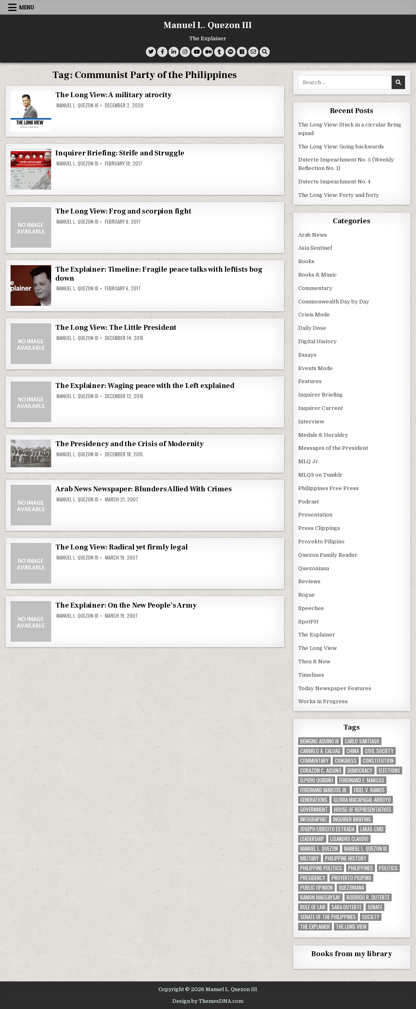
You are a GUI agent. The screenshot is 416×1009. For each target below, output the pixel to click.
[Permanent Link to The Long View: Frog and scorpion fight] (31, 227)
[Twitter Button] (151, 52)
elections (389, 770)
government (314, 809)
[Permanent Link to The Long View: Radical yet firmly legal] (31, 563)
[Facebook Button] (162, 52)
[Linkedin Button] (174, 52)
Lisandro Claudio (349, 839)
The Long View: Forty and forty (338, 195)
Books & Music (317, 275)
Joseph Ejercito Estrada (327, 829)
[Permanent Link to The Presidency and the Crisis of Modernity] (31, 453)
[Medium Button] (208, 52)
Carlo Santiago (362, 741)
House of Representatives (362, 809)
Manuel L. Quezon (319, 848)
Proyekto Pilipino (321, 541)
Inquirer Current (320, 408)
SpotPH (308, 622)
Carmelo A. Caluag (320, 751)
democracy (360, 770)
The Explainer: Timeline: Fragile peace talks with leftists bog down (158, 274)
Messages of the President (333, 448)
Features (310, 381)
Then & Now (314, 661)
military (309, 858)
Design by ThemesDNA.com (207, 1001)
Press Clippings (319, 528)
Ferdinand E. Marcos (361, 780)
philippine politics (321, 868)
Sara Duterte (347, 907)
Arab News (312, 235)
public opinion (316, 887)
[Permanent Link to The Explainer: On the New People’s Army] (31, 621)
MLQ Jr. (308, 461)
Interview (311, 421)
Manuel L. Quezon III (208, 25)
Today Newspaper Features (334, 688)
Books (306, 261)
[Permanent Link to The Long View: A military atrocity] (31, 111)
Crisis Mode (314, 315)
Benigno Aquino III (319, 741)
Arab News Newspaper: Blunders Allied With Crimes (143, 489)
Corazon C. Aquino (320, 770)
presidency (312, 878)
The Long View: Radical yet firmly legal (121, 547)
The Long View (317, 648)
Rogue (306, 595)
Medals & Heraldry (323, 435)
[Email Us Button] (253, 52)
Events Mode (315, 368)
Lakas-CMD (372, 829)
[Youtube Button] (196, 52)
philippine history (345, 858)
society (370, 917)
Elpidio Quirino (316, 780)
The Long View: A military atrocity (113, 95)
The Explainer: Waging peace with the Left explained (144, 385)
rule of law (312, 907)
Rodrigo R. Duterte (368, 897)
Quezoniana (313, 568)
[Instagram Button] (185, 52)
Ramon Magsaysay (320, 897)
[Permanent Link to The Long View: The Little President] (31, 343)
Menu (26, 7)
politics (388, 868)
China (353, 751)
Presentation (315, 515)
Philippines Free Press (328, 488)
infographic (313, 819)
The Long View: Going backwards (341, 147)
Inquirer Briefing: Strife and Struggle (119, 153)
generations (313, 800)
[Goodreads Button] (242, 52)
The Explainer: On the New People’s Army (125, 605)
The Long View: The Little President (115, 327)
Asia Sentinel (315, 248)
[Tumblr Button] (219, 52)
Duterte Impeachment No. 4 (334, 182)
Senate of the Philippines (328, 917)
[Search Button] (265, 52)
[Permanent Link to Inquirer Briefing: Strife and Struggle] (31, 169)
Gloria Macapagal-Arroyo (362, 800)
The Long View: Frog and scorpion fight (123, 211)
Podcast (308, 502)
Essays (307, 355)
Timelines (311, 675)
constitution (378, 761)
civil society (379, 751)
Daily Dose (312, 328)
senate (375, 907)
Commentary (315, 288)
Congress (346, 761)
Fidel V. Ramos (369, 790)
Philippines (360, 868)
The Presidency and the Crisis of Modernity (129, 444)
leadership (312, 839)
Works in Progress (323, 701)
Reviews (309, 581)
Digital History (317, 341)
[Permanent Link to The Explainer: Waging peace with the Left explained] (31, 401)
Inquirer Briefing (320, 395)
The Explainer (316, 635)
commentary (314, 761)
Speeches (311, 608)
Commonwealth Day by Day (333, 302)
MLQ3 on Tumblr (320, 475)
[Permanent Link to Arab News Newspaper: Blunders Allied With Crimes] (31, 505)
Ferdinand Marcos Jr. (324, 790)
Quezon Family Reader (328, 555)
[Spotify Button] (230, 52)
